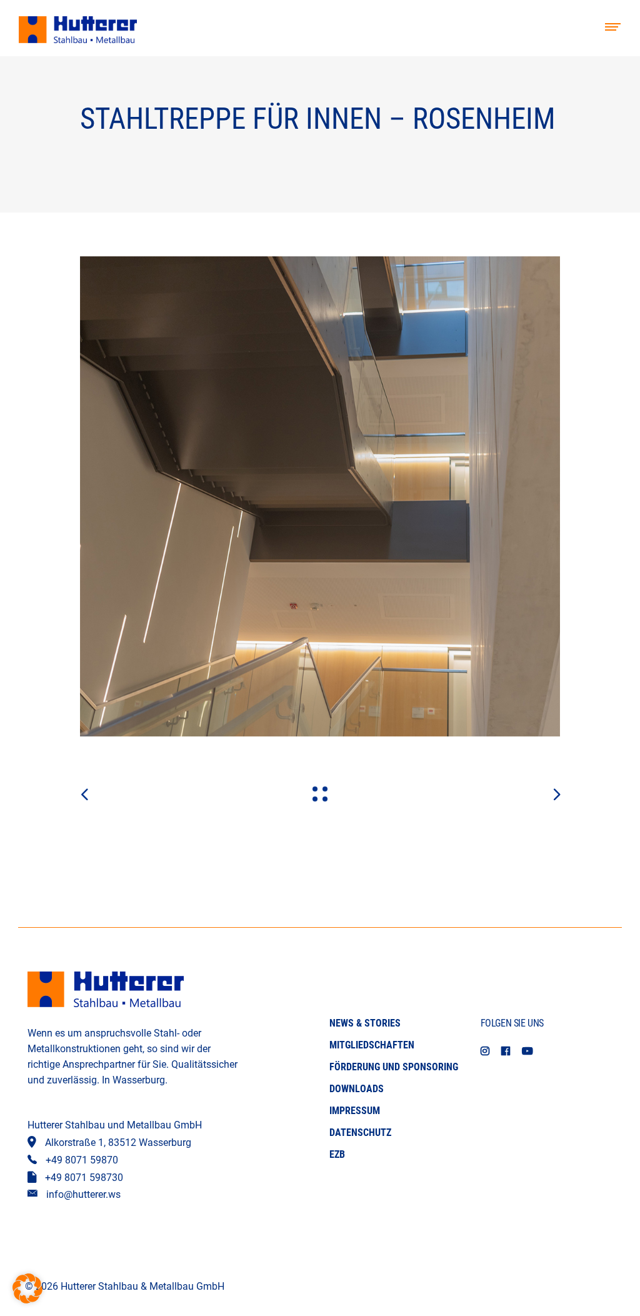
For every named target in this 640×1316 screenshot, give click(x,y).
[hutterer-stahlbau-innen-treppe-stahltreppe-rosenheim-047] (320, 496)
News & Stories (365, 1023)
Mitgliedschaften (371, 1045)
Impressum (354, 1111)
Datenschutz (360, 1132)
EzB (337, 1154)
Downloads (356, 1089)
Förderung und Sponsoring (393, 1067)
